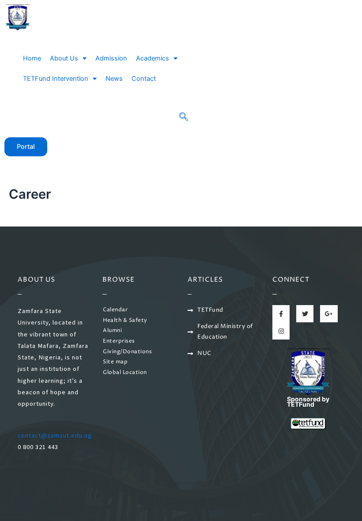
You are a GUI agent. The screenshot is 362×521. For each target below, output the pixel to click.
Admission (111, 58)
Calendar (115, 309)
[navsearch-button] (183, 117)
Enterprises (119, 341)
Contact (144, 79)
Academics (152, 58)
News (114, 79)
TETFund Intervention (55, 79)
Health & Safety (125, 320)
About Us (64, 58)
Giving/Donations (127, 351)
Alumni (112, 330)
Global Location (125, 372)
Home (32, 58)
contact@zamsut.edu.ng (55, 435)
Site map (115, 362)
